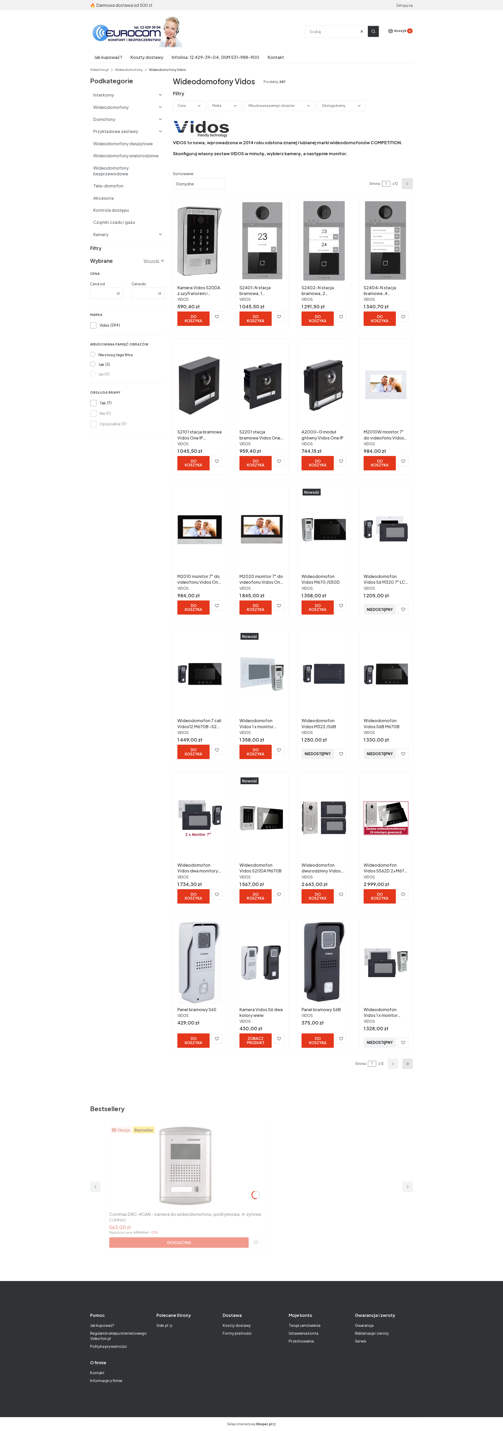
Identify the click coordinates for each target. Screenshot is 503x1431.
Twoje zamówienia (304, 1325)
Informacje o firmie (106, 1380)
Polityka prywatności (108, 1346)
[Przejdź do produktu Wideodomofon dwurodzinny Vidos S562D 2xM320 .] (324, 818)
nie (101, 374)
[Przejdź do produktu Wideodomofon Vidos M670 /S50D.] (324, 529)
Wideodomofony (129, 70)
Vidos (104, 325)
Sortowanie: (183, 173)
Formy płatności (237, 1333)
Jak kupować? (102, 1325)
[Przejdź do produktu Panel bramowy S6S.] (199, 963)
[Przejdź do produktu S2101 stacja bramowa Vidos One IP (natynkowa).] (199, 385)
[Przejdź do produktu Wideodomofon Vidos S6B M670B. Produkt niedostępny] (386, 674)
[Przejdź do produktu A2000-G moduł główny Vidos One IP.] (324, 385)
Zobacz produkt (256, 1040)
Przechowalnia (301, 1341)
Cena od (97, 283)
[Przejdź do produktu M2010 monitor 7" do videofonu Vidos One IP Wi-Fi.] (199, 529)
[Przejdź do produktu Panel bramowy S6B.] (324, 963)
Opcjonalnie (110, 423)
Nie (102, 413)
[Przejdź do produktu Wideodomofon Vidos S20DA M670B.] (261, 818)
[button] (373, 31)
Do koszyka (193, 318)
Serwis (360, 1341)
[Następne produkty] (393, 1064)
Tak (103, 402)
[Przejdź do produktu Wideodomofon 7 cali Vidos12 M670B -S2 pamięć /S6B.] (199, 674)
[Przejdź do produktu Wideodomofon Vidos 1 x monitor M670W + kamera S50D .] (261, 674)
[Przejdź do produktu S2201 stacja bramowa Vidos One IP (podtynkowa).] (261, 385)
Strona (374, 184)
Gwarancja (364, 1325)
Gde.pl (162, 1325)
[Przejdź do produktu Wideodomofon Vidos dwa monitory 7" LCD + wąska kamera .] (199, 818)
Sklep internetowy (249, 1424)
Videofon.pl (99, 70)
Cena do (139, 283)
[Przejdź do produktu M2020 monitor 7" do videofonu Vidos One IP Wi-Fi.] (261, 529)
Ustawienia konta (303, 1333)
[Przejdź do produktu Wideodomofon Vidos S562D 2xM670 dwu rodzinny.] (386, 818)
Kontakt (97, 1372)
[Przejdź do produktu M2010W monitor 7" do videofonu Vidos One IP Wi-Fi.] (386, 385)
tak (101, 364)
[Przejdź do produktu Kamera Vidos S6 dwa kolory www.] (261, 963)
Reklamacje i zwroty (372, 1333)
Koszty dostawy (237, 1325)
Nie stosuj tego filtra (116, 354)
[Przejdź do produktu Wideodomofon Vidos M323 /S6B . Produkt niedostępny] (324, 674)
